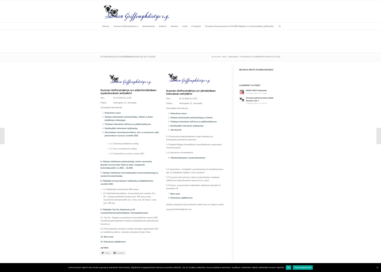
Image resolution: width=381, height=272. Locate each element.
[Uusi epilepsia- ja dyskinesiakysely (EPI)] (378, 136)
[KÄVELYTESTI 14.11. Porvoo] (2, 136)
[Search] (279, 26)
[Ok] (377, 267)
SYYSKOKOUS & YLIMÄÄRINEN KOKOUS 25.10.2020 (127, 57)
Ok (288, 267)
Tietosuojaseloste (302, 267)
